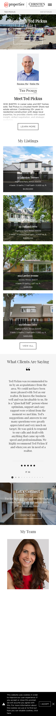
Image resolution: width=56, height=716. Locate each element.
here (9, 713)
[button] (53, 704)
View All (28, 346)
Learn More (28, 126)
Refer (34, 84)
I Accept (45, 704)
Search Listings (28, 32)
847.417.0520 (46, 12)
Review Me (22, 84)
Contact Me (28, 40)
